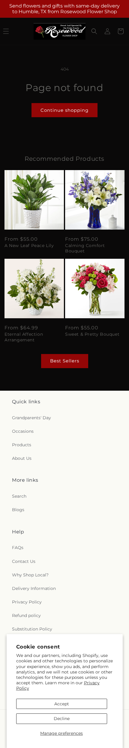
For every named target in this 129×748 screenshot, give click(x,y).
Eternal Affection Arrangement (23, 336)
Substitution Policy (32, 629)
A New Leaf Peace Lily (29, 245)
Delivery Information (34, 588)
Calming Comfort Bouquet (85, 248)
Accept (61, 704)
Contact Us (23, 561)
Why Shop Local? (30, 575)
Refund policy (26, 615)
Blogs (18, 509)
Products (21, 444)
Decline (62, 718)
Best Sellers (64, 361)
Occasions (23, 431)
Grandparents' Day (31, 417)
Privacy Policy (27, 602)
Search (19, 496)
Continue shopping (64, 110)
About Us (22, 458)
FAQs (17, 547)
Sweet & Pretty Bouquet (92, 334)
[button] (94, 31)
